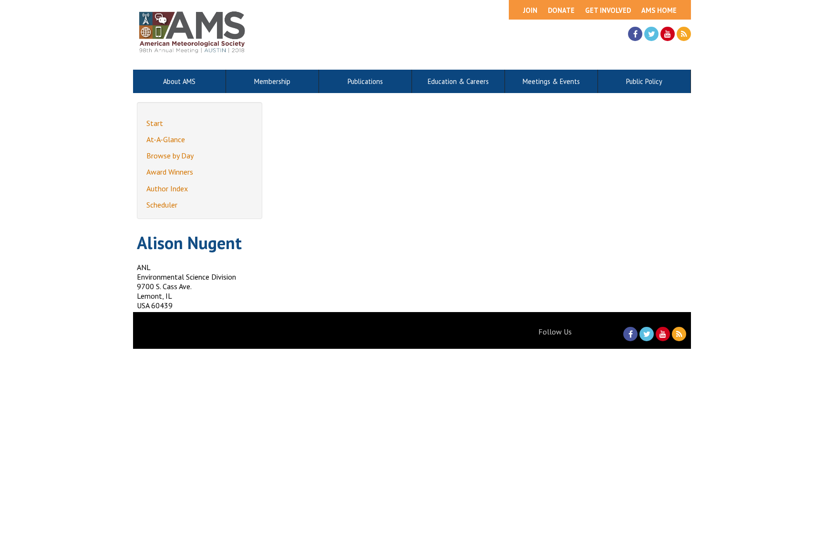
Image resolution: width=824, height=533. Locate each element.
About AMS (179, 81)
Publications (365, 81)
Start (154, 123)
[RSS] (684, 34)
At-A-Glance (165, 139)
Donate (561, 10)
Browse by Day (170, 155)
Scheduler (161, 204)
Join (530, 10)
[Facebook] (635, 34)
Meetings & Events (551, 81)
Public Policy (644, 81)
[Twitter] (651, 34)
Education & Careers (458, 81)
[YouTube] (667, 34)
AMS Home (659, 10)
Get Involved (608, 10)
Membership (272, 81)
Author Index (167, 188)
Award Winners (169, 172)
